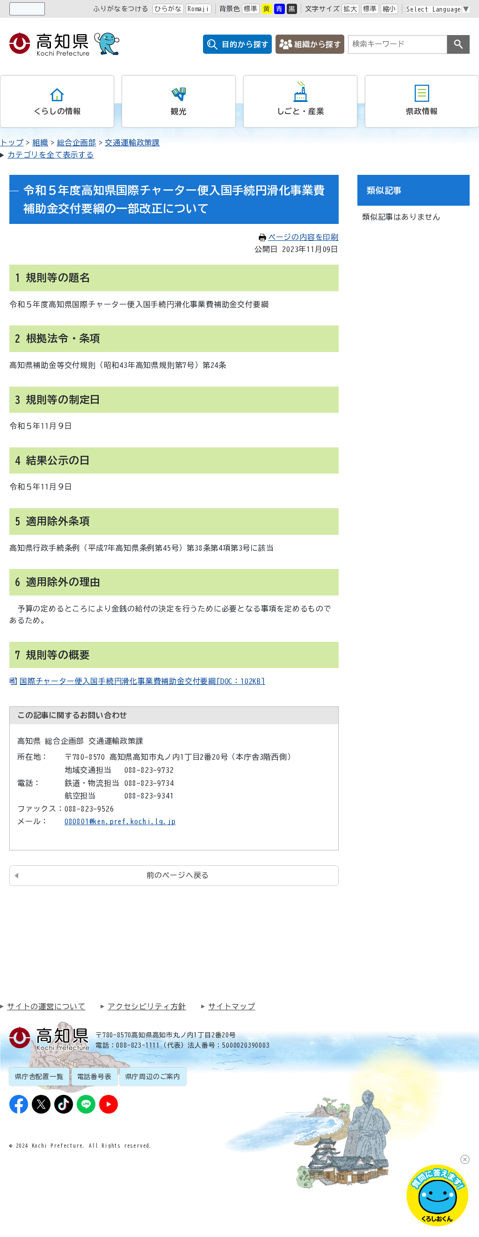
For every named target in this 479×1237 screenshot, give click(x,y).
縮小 (390, 9)
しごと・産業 (300, 111)
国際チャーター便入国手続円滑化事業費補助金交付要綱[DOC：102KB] (142, 681)
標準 (251, 9)
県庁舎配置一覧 (39, 1076)
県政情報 (421, 111)
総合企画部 (76, 142)
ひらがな (168, 9)
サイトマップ (231, 1006)
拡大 (350, 9)
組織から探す (317, 44)
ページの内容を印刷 (303, 237)
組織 (40, 142)
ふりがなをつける (120, 9)
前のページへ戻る (177, 875)
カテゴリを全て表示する (50, 154)
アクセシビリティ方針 (147, 1006)
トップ (11, 142)
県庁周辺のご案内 (153, 1076)
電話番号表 (94, 1076)
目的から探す (245, 44)
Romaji (199, 9)
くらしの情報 (57, 111)
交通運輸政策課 (132, 142)
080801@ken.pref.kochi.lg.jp (120, 821)
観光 (179, 111)
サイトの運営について (46, 1006)
